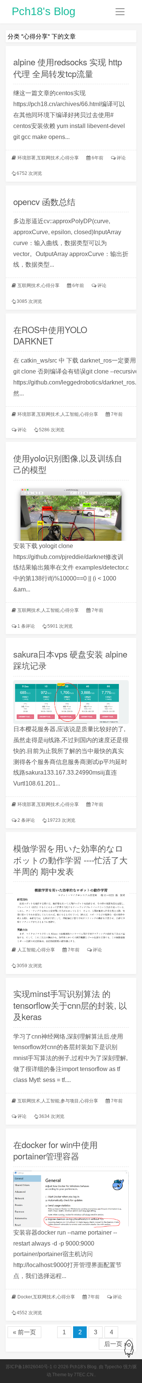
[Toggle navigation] (120, 12)
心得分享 (70, 158)
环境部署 (26, 158)
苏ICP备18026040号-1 (29, 1366)
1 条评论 (26, 626)
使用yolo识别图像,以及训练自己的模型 (67, 463)
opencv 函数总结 (44, 201)
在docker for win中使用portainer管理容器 (55, 1150)
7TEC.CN (84, 1374)
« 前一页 (24, 1332)
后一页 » (115, 1344)
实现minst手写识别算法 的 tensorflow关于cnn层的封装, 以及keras (70, 1004)
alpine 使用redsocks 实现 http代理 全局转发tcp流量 (67, 67)
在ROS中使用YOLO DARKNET (50, 335)
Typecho (113, 1366)
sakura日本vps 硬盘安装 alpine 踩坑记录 (70, 659)
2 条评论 (26, 820)
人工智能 (70, 414)
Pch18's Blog (43, 11)
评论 (121, 158)
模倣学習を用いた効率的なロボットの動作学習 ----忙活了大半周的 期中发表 (70, 859)
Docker (24, 1297)
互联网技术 (48, 158)
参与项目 (70, 1101)
